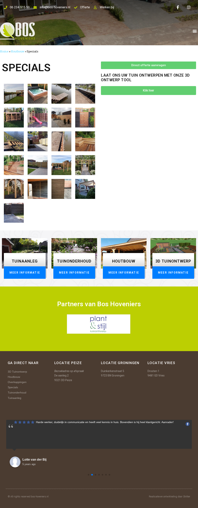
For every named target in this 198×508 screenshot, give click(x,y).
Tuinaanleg (14, 397)
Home (4, 51)
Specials (13, 387)
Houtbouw (17, 51)
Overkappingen (17, 382)
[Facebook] (177, 7)
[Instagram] (188, 7)
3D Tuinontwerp (17, 371)
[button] (195, 31)
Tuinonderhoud (17, 392)
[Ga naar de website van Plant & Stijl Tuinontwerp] (98, 324)
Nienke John (31, 459)
